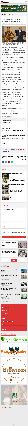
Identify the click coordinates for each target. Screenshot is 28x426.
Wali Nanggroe (6, 122)
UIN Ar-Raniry (5, 313)
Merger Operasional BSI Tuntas (16, 184)
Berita (3, 324)
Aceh (3, 316)
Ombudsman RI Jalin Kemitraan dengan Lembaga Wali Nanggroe (14, 119)
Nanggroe (4, 17)
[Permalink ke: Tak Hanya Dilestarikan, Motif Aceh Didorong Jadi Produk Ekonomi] (22, 244)
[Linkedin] (4, 151)
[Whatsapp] (12, 162)
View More (14, 260)
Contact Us (10, 423)
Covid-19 (4, 329)
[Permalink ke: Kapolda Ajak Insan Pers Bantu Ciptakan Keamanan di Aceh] (5, 191)
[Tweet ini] (6, 162)
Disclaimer (15, 423)
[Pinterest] (19, 149)
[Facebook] (12, 149)
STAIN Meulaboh (5, 307)
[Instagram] (23, 149)
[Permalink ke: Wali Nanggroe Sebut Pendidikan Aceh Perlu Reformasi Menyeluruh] (5, 180)
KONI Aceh (4, 318)
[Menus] (26, 1)
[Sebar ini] (3, 162)
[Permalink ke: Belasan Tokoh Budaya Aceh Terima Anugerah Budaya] (5, 175)
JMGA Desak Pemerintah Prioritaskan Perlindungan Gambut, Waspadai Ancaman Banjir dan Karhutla (13, 135)
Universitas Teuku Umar (7, 321)
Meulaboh (4, 327)
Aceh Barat (4, 305)
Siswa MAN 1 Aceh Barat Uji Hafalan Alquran (7, 156)
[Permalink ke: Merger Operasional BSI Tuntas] (5, 186)
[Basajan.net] (5, 1)
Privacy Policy (13, 424)
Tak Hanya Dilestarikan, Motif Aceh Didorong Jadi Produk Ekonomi (9, 244)
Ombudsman (10, 116)
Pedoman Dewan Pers (5, 424)
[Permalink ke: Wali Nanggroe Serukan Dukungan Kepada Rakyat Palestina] (5, 197)
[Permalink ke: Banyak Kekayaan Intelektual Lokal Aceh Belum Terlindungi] (22, 253)
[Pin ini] (9, 162)
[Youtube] (8, 151)
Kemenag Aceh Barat (7, 310)
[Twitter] (16, 149)
